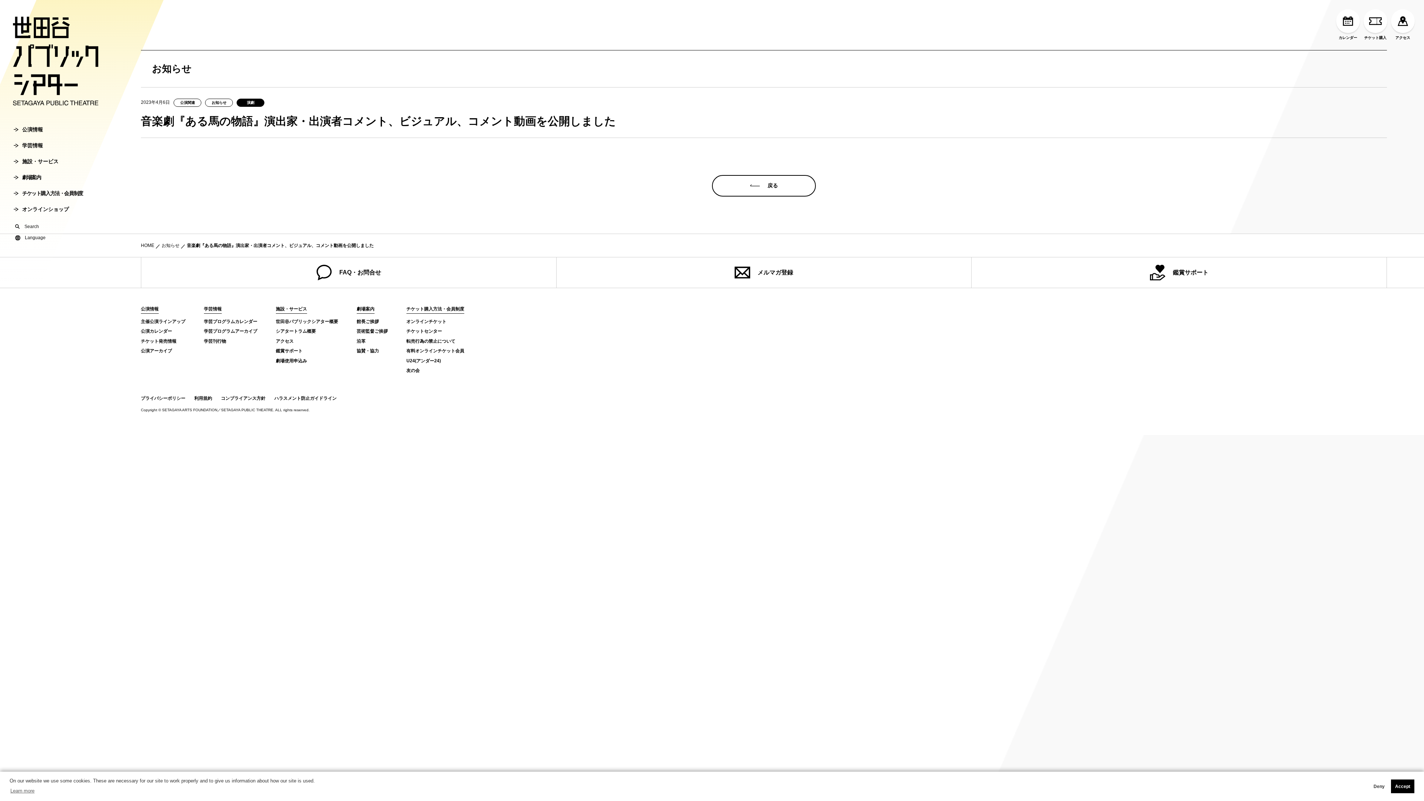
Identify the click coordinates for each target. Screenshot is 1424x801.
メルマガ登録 (775, 272)
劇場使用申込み (291, 360)
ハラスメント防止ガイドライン (305, 398)
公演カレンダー (156, 331)
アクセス (1402, 38)
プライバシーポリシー (163, 398)
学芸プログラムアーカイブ (230, 331)
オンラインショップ (45, 209)
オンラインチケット (426, 321)
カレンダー (1348, 38)
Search (31, 226)
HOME (147, 245)
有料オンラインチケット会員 (435, 350)
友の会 (413, 370)
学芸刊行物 (215, 341)
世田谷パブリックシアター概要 (307, 321)
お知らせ (170, 245)
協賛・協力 (368, 350)
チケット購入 (1375, 38)
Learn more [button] (22, 791)
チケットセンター (424, 331)
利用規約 (203, 398)
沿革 (361, 341)
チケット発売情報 (159, 341)
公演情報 (32, 129)
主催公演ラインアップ (163, 321)
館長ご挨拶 (368, 321)
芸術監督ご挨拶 (372, 331)
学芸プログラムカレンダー (230, 321)
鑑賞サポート (1191, 272)
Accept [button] (1402, 786)
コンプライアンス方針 (243, 398)
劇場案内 (31, 177)
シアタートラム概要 (296, 331)
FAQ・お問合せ (360, 272)
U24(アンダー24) (423, 360)
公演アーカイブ (156, 350)
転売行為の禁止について (430, 341)
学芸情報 (32, 145)
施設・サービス (40, 161)
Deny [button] (1379, 786)
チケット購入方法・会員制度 (52, 193)
